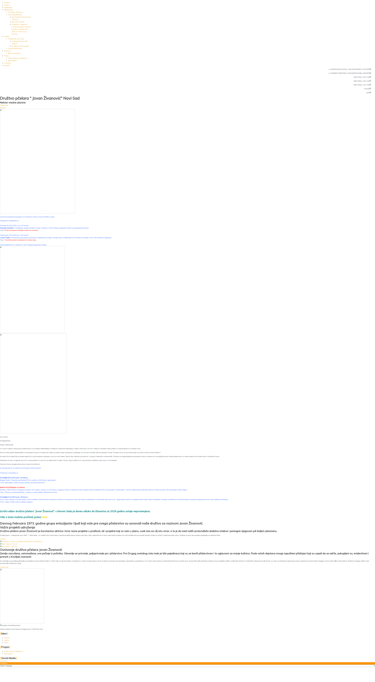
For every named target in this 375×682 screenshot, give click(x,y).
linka (45, 517)
